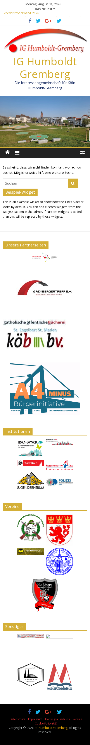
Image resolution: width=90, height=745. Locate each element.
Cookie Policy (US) (46, 723)
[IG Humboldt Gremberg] (7, 152)
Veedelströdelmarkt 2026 (21, 14)
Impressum (35, 719)
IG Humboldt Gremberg (45, 67)
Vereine (77, 719)
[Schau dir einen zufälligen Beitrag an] (82, 152)
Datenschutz (17, 719)
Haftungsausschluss (57, 719)
